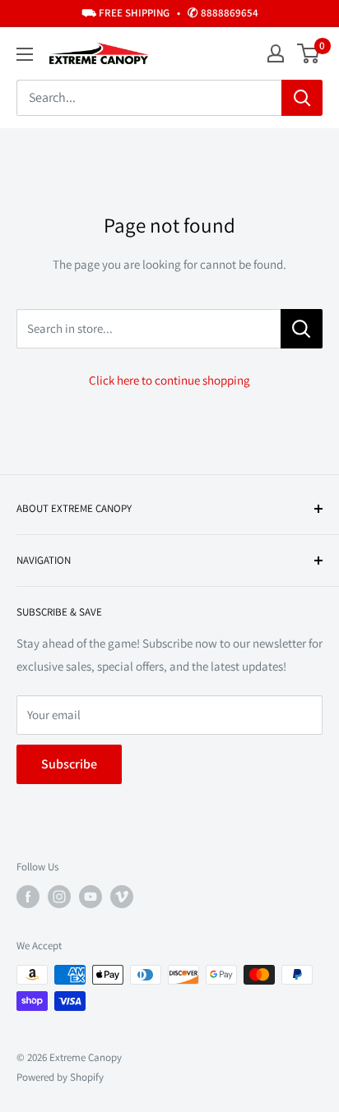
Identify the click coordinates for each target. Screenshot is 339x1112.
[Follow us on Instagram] (59, 896)
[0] (309, 53)
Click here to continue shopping (169, 380)
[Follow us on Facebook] (27, 896)
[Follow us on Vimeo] (121, 896)
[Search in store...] (302, 328)
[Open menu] (24, 54)
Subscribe (69, 764)
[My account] (275, 53)
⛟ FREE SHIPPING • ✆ (169, 13)
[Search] (302, 98)
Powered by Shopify (60, 1077)
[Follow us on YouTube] (90, 896)
